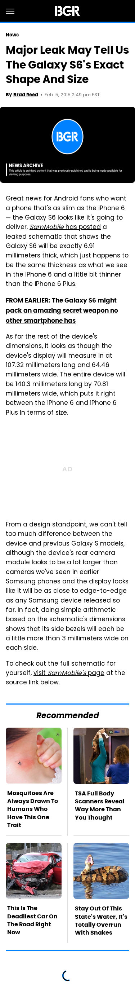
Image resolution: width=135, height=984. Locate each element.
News (12, 35)
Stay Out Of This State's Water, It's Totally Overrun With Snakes (101, 920)
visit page (68, 673)
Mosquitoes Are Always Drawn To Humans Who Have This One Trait (32, 809)
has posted (65, 227)
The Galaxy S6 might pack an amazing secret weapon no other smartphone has (62, 310)
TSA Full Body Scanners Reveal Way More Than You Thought (100, 805)
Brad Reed (25, 95)
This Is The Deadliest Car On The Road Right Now (32, 920)
